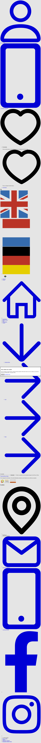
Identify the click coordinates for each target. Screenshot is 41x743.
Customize (6, 374)
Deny (9, 374)
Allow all (2, 374)
